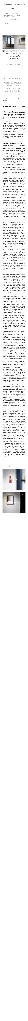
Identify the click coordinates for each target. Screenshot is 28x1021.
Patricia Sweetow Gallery (9, 1)
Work (4, 19)
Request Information (14, 64)
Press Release (15, 19)
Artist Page (8, 23)
